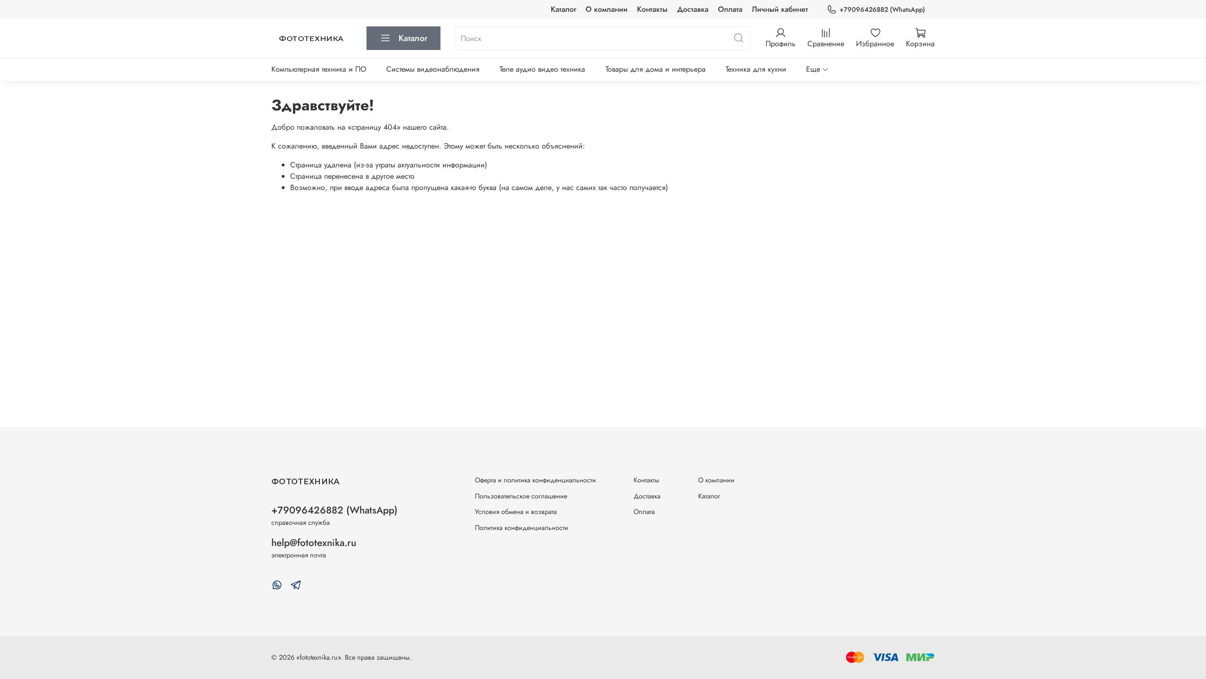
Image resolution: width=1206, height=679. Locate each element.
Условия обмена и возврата (516, 511)
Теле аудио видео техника (542, 69)
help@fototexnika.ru (313, 543)
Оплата (730, 9)
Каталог (563, 9)
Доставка (693, 9)
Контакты (652, 9)
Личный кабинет (780, 9)
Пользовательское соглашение (521, 496)
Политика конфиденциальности (521, 527)
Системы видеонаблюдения (433, 69)
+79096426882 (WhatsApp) (882, 9)
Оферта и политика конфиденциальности (535, 480)
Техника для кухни (755, 69)
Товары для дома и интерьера (655, 69)
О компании (606, 9)
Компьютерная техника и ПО (319, 69)
